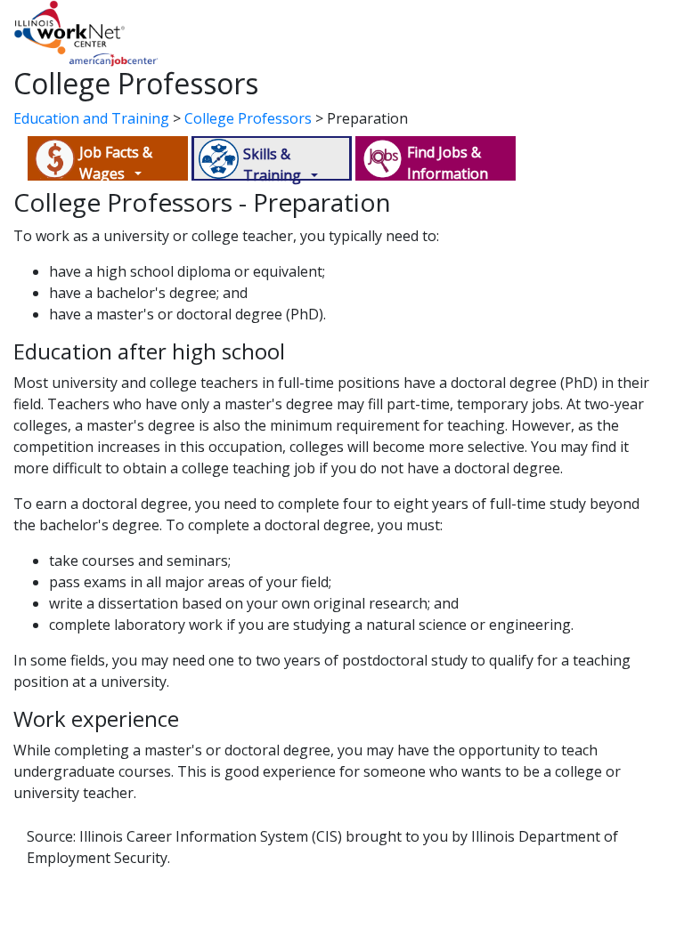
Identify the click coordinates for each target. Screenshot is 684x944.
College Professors (248, 118)
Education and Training (91, 118)
